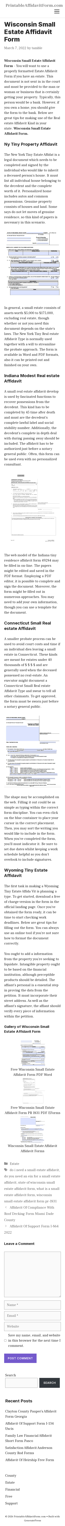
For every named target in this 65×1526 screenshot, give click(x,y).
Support (11, 1503)
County (10, 1475)
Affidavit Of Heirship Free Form (29, 1460)
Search (10, 1375)
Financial (12, 1489)
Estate (14, 1164)
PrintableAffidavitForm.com (34, 5)
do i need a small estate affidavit (34, 1170)
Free (8, 1496)
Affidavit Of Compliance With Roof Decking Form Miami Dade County (29, 1213)
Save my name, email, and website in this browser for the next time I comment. (34, 1340)
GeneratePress (32, 1520)
